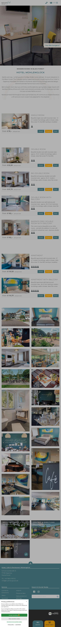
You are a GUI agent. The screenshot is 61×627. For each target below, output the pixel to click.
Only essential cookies (14, 618)
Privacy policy (11, 624)
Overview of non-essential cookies (14, 621)
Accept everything (13, 615)
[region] (14, 607)
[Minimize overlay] (26, 601)
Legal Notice (18, 624)
